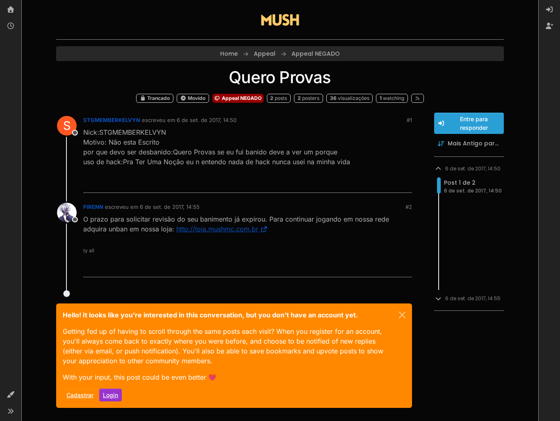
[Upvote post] (376, 183)
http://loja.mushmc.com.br (217, 229)
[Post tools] (404, 183)
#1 (409, 120)
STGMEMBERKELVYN (111, 120)
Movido (196, 98)
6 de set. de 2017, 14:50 (207, 120)
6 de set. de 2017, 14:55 (170, 207)
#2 (408, 207)
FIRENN (93, 207)
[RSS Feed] (417, 98)
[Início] (10, 9)
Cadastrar (79, 395)
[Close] (402, 314)
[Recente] (10, 26)
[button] (10, 394)
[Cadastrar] (549, 26)
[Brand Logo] (280, 19)
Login (110, 395)
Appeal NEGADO (241, 98)
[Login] (549, 9)
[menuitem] (549, 9)
